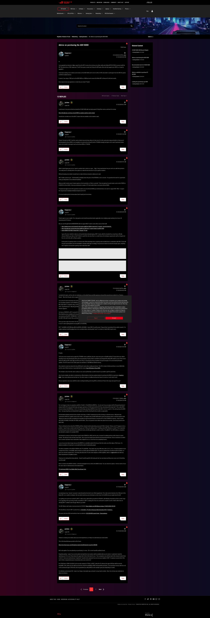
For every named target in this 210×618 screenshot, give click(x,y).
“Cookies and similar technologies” (102, 313)
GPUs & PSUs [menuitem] (71, 13)
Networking (75, 36)
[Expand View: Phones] (130, 9)
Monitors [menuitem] (80, 13)
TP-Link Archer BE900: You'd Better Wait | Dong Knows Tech (72, 469)
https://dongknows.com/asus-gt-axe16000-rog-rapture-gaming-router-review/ (77, 113)
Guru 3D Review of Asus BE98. (93, 368)
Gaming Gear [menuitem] (89, 13)
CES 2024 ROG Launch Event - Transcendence (96, 513)
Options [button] (150, 36)
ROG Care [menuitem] (73, 8)
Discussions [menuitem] (90, 8)
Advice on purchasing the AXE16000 (140, 57)
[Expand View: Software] (84, 9)
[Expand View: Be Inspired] (68, 8)
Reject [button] (96, 318)
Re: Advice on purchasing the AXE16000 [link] (98, 36)
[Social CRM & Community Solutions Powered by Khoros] (149, 614)
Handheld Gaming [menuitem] (117, 8)
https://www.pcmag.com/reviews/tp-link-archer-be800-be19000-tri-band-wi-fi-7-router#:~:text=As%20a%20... (87, 226)
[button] (61, 87)
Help (147, 11)
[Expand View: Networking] (102, 13)
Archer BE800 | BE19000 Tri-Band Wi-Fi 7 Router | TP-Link (74, 230)
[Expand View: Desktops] (102, 9)
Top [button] (60, 614)
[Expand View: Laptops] (110, 9)
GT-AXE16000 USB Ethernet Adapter (140, 50)
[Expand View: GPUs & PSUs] (75, 13)
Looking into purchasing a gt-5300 (140, 81)
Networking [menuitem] (98, 13)
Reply (122, 87)
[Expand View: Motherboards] (65, 13)
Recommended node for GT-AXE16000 (141, 65)
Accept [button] (114, 318)
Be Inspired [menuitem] (63, 8)
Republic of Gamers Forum (63, 36)
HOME (58, 599)
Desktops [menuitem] (99, 8)
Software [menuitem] (81, 8)
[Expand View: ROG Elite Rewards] (114, 13)
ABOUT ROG (53, 599)
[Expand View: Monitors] (83, 13)
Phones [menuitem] (127, 8)
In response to (70, 136)
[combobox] (105, 26)
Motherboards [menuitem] (60, 13)
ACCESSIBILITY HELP (74, 599)
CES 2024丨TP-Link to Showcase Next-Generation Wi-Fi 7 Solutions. (97, 509)
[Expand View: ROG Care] (76, 9)
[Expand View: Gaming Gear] (93, 13)
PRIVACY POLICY (131, 604)
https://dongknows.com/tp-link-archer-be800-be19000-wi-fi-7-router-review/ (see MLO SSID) (83, 228)
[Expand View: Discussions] (94, 9)
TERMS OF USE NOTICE (122, 604)
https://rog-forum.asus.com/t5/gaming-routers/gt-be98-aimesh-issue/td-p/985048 (78, 545)
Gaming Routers (83, 36)
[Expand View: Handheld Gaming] (122, 9)
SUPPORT (127, 2)
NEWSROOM (64, 599)
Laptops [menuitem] (107, 8)
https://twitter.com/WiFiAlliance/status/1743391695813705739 (100, 506)
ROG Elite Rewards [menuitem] (109, 13)
